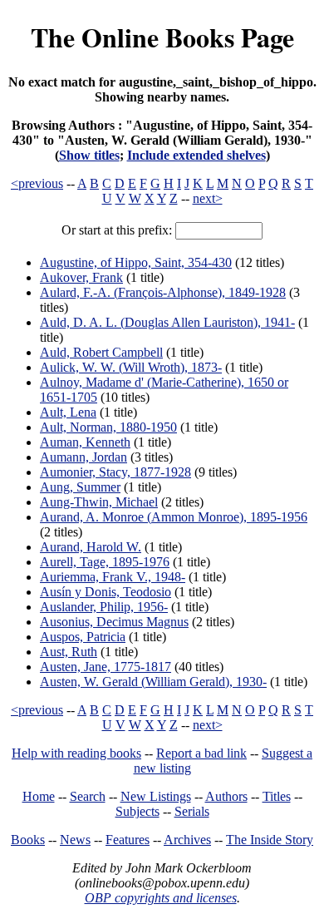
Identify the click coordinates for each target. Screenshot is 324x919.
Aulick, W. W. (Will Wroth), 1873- (131, 367)
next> (208, 198)
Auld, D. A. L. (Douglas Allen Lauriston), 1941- (167, 322)
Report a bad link (201, 753)
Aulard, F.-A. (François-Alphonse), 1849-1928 (163, 292)
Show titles (89, 155)
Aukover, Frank (81, 277)
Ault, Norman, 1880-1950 (108, 427)
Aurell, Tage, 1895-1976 (104, 562)
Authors (226, 796)
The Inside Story (269, 840)
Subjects (137, 811)
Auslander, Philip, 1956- (104, 607)
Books (28, 840)
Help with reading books (76, 753)
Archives (187, 840)
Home (38, 796)
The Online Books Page (162, 37)
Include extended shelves (196, 155)
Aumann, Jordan (83, 457)
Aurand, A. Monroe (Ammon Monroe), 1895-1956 (173, 517)
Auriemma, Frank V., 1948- (112, 577)
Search (88, 796)
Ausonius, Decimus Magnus (114, 622)
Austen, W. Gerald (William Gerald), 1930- (153, 681)
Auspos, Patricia (82, 637)
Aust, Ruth (68, 652)
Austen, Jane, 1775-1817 (105, 667)
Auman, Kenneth (85, 442)
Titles (277, 796)
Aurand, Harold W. (90, 547)
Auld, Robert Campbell (101, 352)
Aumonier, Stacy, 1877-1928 (115, 472)
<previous (37, 183)
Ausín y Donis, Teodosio (105, 592)
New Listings (155, 796)
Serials (191, 811)
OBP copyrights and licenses (161, 898)
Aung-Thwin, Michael (99, 502)
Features (128, 840)
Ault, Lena (68, 412)
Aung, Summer (80, 487)
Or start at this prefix (115, 230)
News (75, 840)
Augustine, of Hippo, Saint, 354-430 (136, 262)
